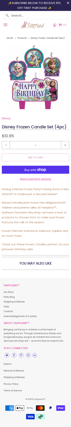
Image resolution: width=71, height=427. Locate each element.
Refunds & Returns (14, 370)
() (64, 24)
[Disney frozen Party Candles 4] (35, 77)
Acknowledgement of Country (20, 316)
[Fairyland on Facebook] (14, 355)
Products (22, 38)
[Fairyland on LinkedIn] (34, 355)
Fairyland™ (39, 399)
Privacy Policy (11, 383)
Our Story (9, 292)
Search (8, 363)
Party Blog (9, 296)
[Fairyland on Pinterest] (21, 355)
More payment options (35, 179)
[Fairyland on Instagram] (28, 355)
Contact (8, 311)
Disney (6, 118)
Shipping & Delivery (14, 301)
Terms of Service (13, 390)
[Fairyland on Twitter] (7, 355)
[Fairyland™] (31, 25)
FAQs (6, 306)
